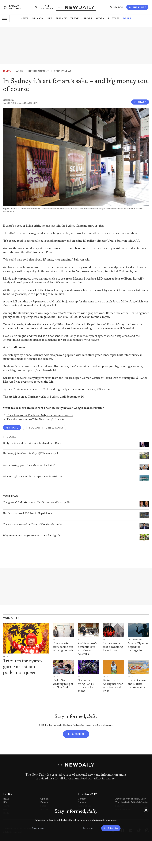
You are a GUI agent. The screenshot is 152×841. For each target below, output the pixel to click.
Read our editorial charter (98, 778)
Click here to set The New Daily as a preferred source (40, 415)
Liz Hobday (8, 99)
